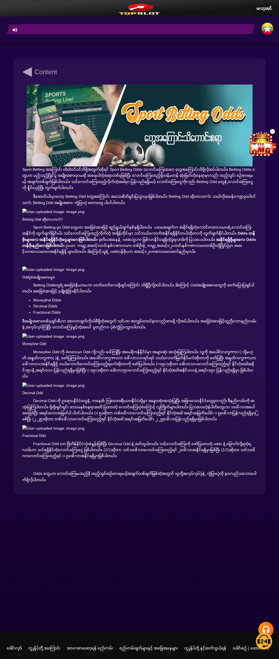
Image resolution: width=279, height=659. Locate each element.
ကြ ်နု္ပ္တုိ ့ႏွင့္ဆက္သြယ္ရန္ (205, 648)
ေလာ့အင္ (264, 8)
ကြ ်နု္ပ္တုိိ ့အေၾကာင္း (44, 648)
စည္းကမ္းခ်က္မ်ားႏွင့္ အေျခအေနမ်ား (149, 648)
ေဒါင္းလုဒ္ (14, 648)
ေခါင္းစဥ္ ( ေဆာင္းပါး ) (251, 648)
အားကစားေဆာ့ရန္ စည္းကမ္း (90, 648)
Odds (38, 473)
